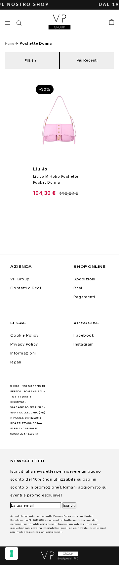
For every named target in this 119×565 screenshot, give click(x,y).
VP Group (20, 279)
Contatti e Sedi (25, 288)
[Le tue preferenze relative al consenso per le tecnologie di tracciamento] (11, 553)
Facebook (83, 335)
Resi (77, 288)
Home (9, 43)
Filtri (28, 60)
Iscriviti (69, 505)
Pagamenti (84, 297)
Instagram (83, 344)
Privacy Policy (24, 344)
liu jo (40, 168)
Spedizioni (84, 279)
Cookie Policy (24, 335)
